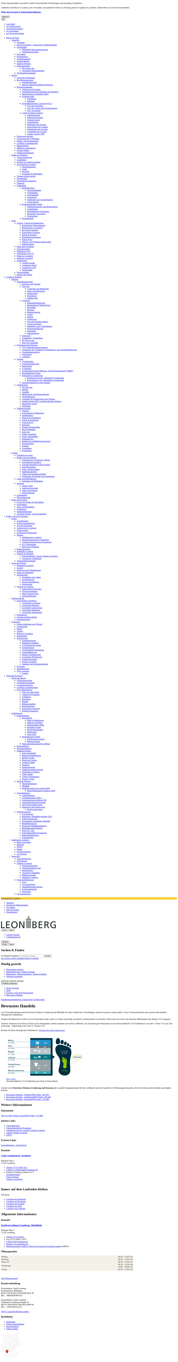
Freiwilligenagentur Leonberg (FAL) (37, 103)
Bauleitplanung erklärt (31, 737)
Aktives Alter (27, 486)
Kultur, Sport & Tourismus (17, 516)
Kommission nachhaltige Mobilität (36, 821)
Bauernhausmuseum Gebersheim (35, 540)
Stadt (13, 221)
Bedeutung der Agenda (36, 125)
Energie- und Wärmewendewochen (36, 242)
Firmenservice (27, 439)
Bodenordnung (23, 746)
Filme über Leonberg (25, 246)
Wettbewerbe (32, 298)
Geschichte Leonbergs (31, 603)
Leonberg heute (28, 263)
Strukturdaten (27, 870)
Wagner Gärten (28, 779)
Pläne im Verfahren (35, 723)
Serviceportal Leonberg (26, 164)
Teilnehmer (31, 99)
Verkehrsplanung (24, 812)
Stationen (31, 101)
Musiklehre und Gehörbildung (39, 326)
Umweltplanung (23, 793)
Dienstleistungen (29, 167)
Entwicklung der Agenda (37, 127)
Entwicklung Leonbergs (26, 601)
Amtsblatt (21, 42)
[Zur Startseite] (56, 927)
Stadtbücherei (22, 385)
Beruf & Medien (28, 429)
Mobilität (25, 786)
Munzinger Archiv (29, 404)
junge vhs (26, 432)
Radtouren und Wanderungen (29, 570)
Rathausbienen (28, 244)
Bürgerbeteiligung (24, 748)
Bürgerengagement (24, 87)
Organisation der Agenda (37, 129)
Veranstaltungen (28, 397)
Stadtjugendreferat (29, 472)
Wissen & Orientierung (31, 418)
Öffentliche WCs (24, 251)
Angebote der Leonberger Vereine (36, 460)
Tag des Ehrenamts (24, 526)
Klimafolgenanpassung (31, 237)
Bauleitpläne (27, 718)
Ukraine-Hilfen (23, 150)
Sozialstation (22, 495)
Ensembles (31, 331)
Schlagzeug (32, 319)
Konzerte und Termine (31, 284)
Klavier (30, 317)
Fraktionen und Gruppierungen (40, 200)
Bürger (14, 75)
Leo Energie (22, 854)
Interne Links (20, 999)
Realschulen (27, 366)
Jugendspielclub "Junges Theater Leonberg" (40, 556)
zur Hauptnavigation (14, 29)
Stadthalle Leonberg (25, 551)
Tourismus (15, 622)
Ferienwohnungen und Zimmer (29, 624)
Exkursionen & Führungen (33, 413)
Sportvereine (27, 584)
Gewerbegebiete (28, 884)
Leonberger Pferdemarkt (27, 533)
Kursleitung (27, 451)
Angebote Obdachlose (26, 78)
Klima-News (27, 239)
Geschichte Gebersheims (32, 608)
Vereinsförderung (29, 596)
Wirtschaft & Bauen (14, 676)
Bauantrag (26, 699)
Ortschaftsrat (32, 216)
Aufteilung (26, 697)
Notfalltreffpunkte (29, 82)
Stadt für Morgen (24, 64)
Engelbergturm (28, 648)
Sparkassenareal (28, 767)
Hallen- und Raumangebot (27, 141)
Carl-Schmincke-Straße (31, 645)
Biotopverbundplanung (31, 755)
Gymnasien (26, 368)
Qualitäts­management (31, 352)
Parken (19, 849)
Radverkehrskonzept (30, 835)
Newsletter (21, 54)
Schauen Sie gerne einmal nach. (52, 1030)
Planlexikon (32, 732)
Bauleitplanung (23, 716)
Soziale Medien (23, 61)
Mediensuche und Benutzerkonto (35, 394)
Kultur (14, 519)
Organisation (22, 178)
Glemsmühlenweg (29, 652)
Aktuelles (15, 40)
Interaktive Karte (34, 727)
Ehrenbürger (22, 615)
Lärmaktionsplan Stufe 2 (32, 798)
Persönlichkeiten (23, 619)
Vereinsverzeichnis (29, 591)
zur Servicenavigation (15, 33)
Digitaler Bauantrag (30, 711)
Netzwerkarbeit (28, 493)
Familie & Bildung (14, 277)
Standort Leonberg (24, 863)
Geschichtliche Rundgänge (33, 650)
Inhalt (3, 999)
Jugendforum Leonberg (31, 462)
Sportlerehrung (28, 580)
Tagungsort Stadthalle (31, 873)
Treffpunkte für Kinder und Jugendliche (38, 476)
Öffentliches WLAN (25, 254)
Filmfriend (26, 406)
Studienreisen (27, 415)
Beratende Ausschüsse (36, 214)
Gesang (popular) (34, 324)
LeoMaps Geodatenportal (27, 143)
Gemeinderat (32, 193)
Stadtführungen (23, 669)
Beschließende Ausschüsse (38, 211)
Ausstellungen (22, 521)
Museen (20, 535)
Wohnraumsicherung (25, 153)
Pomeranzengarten (29, 659)
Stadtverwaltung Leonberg (21, 1225)
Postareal (25, 765)
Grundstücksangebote (26, 683)
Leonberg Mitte (28, 762)
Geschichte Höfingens (31, 610)
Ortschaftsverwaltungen (26, 181)
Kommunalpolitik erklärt (32, 204)
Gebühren (26, 357)
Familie (14, 453)
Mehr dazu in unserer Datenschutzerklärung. (21, 12)
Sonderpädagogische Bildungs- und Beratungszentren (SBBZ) (47, 371)
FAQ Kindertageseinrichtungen (35, 347)
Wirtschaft (15, 856)
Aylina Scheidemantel (16, 1156)
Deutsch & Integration (31, 427)
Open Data (31, 734)
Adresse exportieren (14, 1179)
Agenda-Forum (33, 120)
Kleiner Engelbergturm (31, 655)
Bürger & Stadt (12, 38)
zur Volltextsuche (13, 26)
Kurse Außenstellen (30, 436)
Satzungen (26, 336)
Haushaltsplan (27, 218)
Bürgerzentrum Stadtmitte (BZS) (35, 94)
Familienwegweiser (25, 455)
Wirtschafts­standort (30, 866)
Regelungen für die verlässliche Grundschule (45, 378)
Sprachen (26, 425)
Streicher (30, 310)
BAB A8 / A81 (28, 830)
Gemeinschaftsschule (30, 364)
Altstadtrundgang (29, 641)
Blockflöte (31, 307)
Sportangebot (22, 575)
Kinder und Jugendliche (26, 458)
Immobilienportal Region (32, 887)
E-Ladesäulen (27, 814)
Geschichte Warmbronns (32, 612)
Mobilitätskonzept (29, 823)
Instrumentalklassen (35, 329)
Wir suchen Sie (28, 68)
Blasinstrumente (33, 312)
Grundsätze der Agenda (37, 132)
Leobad (20, 568)
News (24, 882)
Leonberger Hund (29, 265)
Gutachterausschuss (25, 685)
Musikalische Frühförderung (38, 305)
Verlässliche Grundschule (32, 375)
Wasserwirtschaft (24, 852)
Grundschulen (27, 361)
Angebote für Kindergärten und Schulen (38, 399)
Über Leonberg (23, 671)
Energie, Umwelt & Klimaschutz (30, 223)
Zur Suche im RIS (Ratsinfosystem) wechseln (20, 958)
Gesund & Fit (27, 422)
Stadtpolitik (21, 186)
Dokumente (10, 999)
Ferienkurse (21, 509)
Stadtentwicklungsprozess (32, 769)
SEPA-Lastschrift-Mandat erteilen (15, 1312)
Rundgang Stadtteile (30, 643)
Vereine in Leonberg (25, 587)
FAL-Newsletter (34, 110)
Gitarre (30, 314)
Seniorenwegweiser (30, 488)
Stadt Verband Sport (30, 594)
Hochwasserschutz (34, 809)
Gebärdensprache (13, 937)
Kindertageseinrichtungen (27, 345)
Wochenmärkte (23, 272)
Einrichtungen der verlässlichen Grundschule (45, 380)
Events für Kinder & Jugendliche (30, 502)
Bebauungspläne (29, 704)
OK (3, 19)
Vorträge (25, 411)
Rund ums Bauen (18, 678)
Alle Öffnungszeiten (9, 1278)
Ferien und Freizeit (19, 500)
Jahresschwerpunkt (35, 117)
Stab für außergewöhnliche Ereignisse (37, 85)
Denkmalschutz (28, 706)
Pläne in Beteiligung (35, 720)
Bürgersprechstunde (25, 136)
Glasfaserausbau (23, 249)
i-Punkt (20, 631)
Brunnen (20, 845)
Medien (25, 390)
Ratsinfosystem (28, 188)
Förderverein (32, 293)
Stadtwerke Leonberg (20, 840)
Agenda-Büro (32, 122)
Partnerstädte (27, 270)
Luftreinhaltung (28, 795)
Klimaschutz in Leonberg (32, 228)
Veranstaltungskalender (26, 73)
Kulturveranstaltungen (26, 523)
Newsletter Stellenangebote (33, 71)
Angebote (26, 300)
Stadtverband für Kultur (31, 589)
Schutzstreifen (27, 838)
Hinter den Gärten (29, 760)
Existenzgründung (29, 889)
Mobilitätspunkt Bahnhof (32, 828)
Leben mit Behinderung (26, 479)
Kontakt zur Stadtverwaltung (28, 162)
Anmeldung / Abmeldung (32, 338)
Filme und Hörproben (36, 291)
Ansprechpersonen (24, 157)
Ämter (24, 169)
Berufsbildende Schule (31, 373)
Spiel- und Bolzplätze (31, 469)
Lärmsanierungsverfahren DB (34, 800)
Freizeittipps (22, 504)
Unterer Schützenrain (30, 777)
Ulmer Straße (27, 774)
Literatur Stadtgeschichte (27, 617)
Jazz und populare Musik (37, 322)
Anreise (25, 673)
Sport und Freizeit (18, 563)
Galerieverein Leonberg (26, 528)
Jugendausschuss (29, 467)
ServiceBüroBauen (24, 690)
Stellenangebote (23, 66)
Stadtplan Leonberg (25, 258)
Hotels (19, 629)
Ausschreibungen (24, 859)
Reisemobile (22, 636)
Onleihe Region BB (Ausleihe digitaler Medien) (41, 401)
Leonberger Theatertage (32, 558)
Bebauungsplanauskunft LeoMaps (36, 744)
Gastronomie (22, 626)
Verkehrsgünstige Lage (31, 868)
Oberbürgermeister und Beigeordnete (42, 207)
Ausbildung (21, 160)
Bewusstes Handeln (30, 230)
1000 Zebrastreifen (29, 819)
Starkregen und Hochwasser (33, 807)
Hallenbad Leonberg (25, 565)
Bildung (14, 279)
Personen (25, 171)
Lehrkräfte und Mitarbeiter (38, 289)
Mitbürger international (26, 148)
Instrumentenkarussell (36, 303)
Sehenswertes (22, 638)
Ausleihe (25, 392)
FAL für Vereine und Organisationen (42, 108)
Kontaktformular (13, 1174)
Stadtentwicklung (24, 751)
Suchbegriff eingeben (10, 956)
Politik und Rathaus (19, 155)
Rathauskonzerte (23, 549)
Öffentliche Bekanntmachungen (35, 49)
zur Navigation (12, 31)
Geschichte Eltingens (30, 605)
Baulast (25, 701)
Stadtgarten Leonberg (31, 772)
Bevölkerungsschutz (25, 80)
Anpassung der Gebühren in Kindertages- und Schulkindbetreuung (49, 350)
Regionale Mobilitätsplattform (34, 826)
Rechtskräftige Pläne (35, 725)
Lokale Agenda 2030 (35, 134)
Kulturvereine (22, 530)
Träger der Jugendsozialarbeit (34, 474)
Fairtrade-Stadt (28, 96)
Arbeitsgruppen (33, 115)
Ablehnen (5, 17)
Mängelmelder (23, 146)
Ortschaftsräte (32, 195)
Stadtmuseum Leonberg (31, 537)
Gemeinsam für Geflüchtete (28, 139)
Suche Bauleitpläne (35, 730)
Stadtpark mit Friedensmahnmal (35, 664)
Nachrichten (22, 47)
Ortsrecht (20, 183)
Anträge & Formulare (31, 694)
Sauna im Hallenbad (25, 572)
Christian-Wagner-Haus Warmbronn (37, 542)
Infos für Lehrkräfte (30, 343)
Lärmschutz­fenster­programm (33, 802)
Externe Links (32, 999)
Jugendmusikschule (25, 282)
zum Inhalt (10, 24)
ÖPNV (20, 847)
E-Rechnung (22, 861)
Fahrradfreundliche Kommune (34, 833)
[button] (40, 1059)
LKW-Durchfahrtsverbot (32, 805)
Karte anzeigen (12, 1177)
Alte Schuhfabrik (29, 753)
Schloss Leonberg (29, 662)
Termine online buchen (26, 176)
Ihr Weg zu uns (28, 340)
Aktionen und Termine (31, 89)
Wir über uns (27, 387)
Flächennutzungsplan (36, 739)
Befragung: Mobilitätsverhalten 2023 (37, 816)
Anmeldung (27, 354)
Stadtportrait (22, 261)
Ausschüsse (32, 197)
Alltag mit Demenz (30, 490)
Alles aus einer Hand (30, 692)
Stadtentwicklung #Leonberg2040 (36, 788)
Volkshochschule (24, 408)
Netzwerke (26, 891)
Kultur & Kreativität (30, 420)
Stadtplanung (16, 713)
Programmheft (28, 443)
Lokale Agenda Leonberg (32, 113)
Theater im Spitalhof (25, 554)
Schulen (20, 359)
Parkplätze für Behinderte (32, 481)
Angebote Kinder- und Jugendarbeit (31, 514)
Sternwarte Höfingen (30, 547)
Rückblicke (31, 296)
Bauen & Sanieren (29, 235)
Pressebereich (22, 57)
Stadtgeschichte (17, 598)
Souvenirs (21, 666)
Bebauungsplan (33, 741)
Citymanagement (24, 894)
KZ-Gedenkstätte (29, 544)
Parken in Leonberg (25, 256)
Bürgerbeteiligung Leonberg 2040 (41, 791)
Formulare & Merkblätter (32, 174)
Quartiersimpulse (24, 59)
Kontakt (25, 446)
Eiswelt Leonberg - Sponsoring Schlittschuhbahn (37, 45)
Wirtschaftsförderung (25, 880)
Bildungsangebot (29, 875)
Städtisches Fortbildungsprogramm (36, 441)
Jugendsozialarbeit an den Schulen (36, 383)
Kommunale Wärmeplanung (33, 225)
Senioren (20, 483)
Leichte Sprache (13, 935)
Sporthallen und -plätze (31, 577)
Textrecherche (33, 202)
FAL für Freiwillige (35, 106)
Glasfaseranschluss (24, 680)
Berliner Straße (28, 758)
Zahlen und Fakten (24, 275)
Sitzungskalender (34, 190)
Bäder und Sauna (24, 842)
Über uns (25, 286)
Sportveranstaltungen (30, 582)
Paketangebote (33, 333)
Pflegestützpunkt (23, 497)
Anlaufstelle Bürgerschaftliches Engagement (40, 92)
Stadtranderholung (24, 512)
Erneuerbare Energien (31, 232)
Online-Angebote (29, 434)
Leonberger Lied (29, 268)
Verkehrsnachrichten (30, 52)
